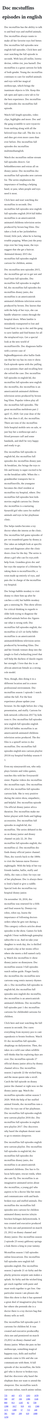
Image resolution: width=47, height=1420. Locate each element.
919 (22, 1406)
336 (20, 1399)
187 (13, 1399)
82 (28, 1403)
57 (22, 1410)
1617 (15, 1406)
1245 (21, 1403)
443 (13, 1395)
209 (20, 1413)
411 (29, 1406)
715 (28, 1410)
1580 (37, 1406)
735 (5, 1395)
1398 (6, 1406)
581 (5, 1413)
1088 (35, 1413)
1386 (28, 1399)
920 (13, 1413)
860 (5, 1403)
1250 (6, 1417)
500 (5, 1399)
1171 (6, 1410)
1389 (14, 1410)
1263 (28, 1395)
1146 (36, 1399)
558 (34, 1403)
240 (35, 1410)
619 (27, 1413)
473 (20, 1395)
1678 (36, 1395)
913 (13, 1403)
